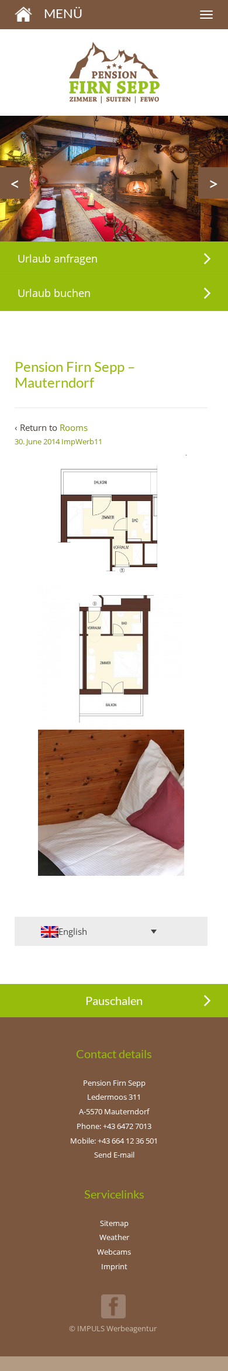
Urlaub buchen (54, 293)
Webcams (114, 1251)
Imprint (114, 1266)
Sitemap (114, 1223)
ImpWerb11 (81, 441)
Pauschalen (114, 1000)
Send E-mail (114, 1154)
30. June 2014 (37, 441)
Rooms (74, 427)
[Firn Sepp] (23, 13)
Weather (114, 1237)
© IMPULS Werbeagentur (113, 1328)
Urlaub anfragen (58, 258)
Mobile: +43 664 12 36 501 (114, 1140)
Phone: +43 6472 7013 (114, 1126)
